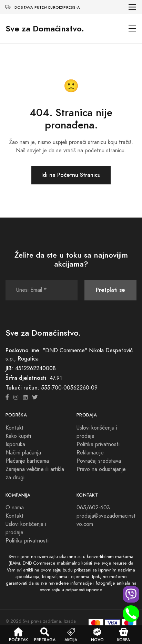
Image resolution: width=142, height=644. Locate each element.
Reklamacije (90, 452)
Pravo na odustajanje (101, 469)
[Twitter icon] (35, 397)
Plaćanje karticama (27, 461)
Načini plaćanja (23, 452)
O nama (15, 507)
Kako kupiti (18, 436)
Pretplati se (110, 290)
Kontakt (15, 428)
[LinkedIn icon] (25, 397)
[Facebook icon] (7, 397)
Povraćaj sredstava (99, 461)
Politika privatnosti (98, 444)
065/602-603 (93, 507)
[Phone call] (131, 613)
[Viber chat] (131, 594)
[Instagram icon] (15, 397)
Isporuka (15, 444)
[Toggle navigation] (132, 7)
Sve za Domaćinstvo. (45, 29)
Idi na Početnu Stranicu (71, 175)
